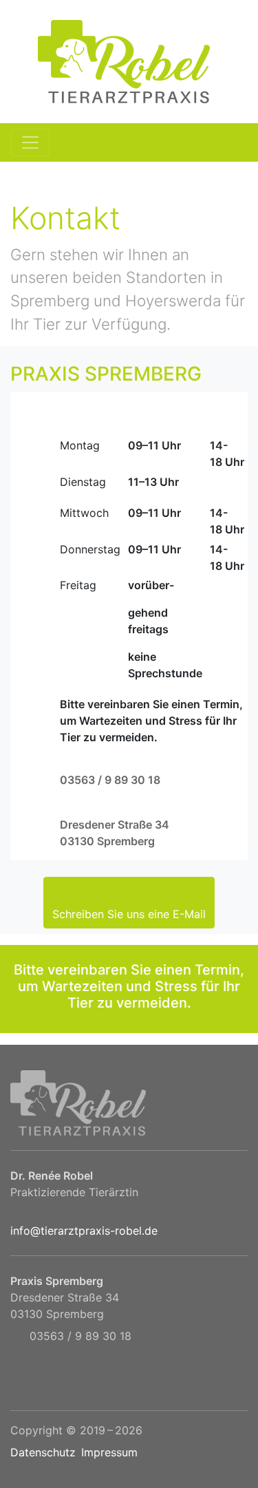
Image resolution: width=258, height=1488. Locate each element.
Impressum (109, 1452)
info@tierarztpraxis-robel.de (84, 1230)
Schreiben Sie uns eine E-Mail (129, 914)
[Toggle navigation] (30, 142)
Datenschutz (43, 1452)
